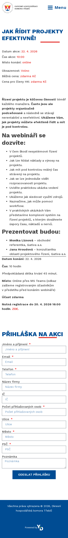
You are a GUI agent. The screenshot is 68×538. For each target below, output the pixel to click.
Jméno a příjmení (15, 344)
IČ (3, 394)
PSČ (5, 444)
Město (7, 431)
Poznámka (9, 456)
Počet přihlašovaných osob (22, 406)
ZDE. (15, 309)
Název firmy (11, 381)
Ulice (6, 419)
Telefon (8, 369)
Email (6, 356)
